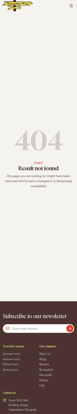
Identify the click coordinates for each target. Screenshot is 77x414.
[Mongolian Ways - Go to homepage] (17, 5)
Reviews (44, 364)
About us (44, 353)
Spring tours (10, 369)
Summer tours (11, 353)
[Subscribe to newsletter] (69, 328)
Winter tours (10, 364)
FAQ (42, 385)
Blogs (42, 359)
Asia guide (45, 375)
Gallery (43, 380)
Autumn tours (11, 359)
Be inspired (46, 369)
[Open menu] (71, 5)
